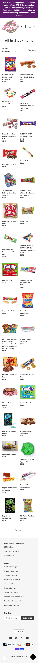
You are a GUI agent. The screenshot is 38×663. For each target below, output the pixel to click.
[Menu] (34, 26)
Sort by (5, 48)
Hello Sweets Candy (21, 656)
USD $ (18, 631)
